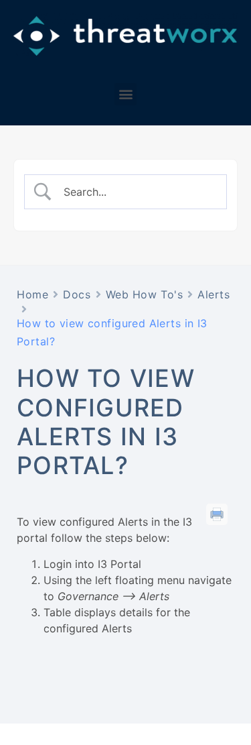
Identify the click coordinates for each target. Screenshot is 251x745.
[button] (125, 94)
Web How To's (144, 294)
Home (32, 294)
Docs (76, 294)
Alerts (213, 294)
